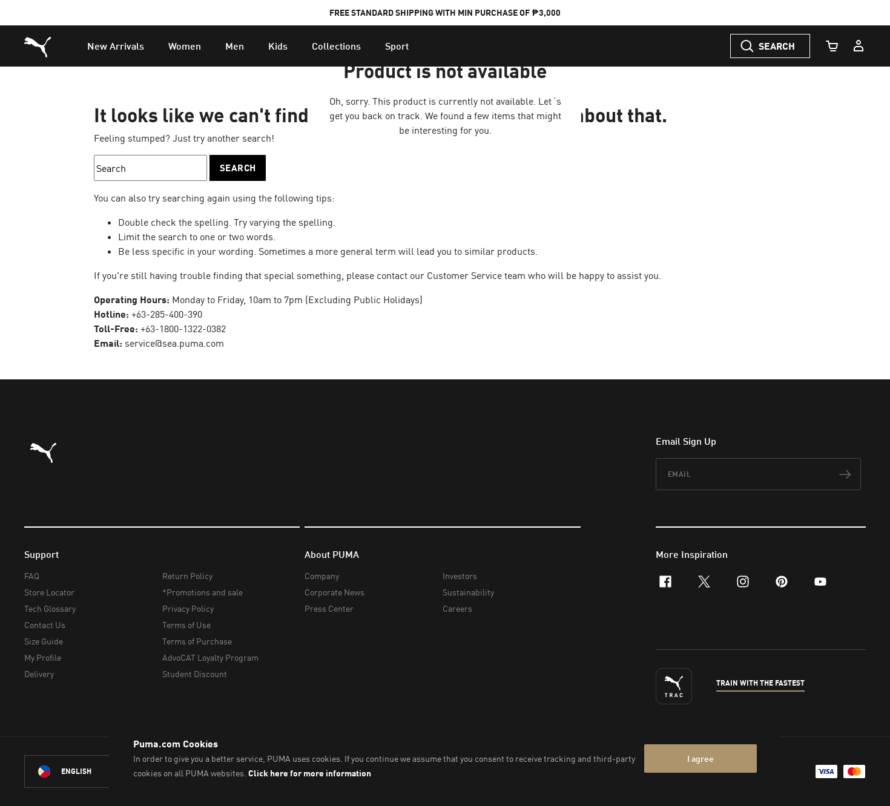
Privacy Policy (188, 608)
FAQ (31, 576)
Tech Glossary (50, 608)
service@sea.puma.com (174, 343)
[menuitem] (115, 46)
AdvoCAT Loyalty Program (210, 657)
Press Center (329, 608)
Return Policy (187, 576)
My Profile (42, 657)
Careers (457, 608)
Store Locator (49, 592)
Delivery (39, 674)
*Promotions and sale (202, 592)
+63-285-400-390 (166, 314)
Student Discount (194, 674)
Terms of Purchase (197, 641)
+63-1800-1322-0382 (183, 329)
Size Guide (43, 641)
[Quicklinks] (858, 46)
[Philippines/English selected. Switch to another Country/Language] (92, 771)
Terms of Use (186, 625)
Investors (460, 576)
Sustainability (468, 592)
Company (322, 576)
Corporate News (334, 592)
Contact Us (44, 625)
